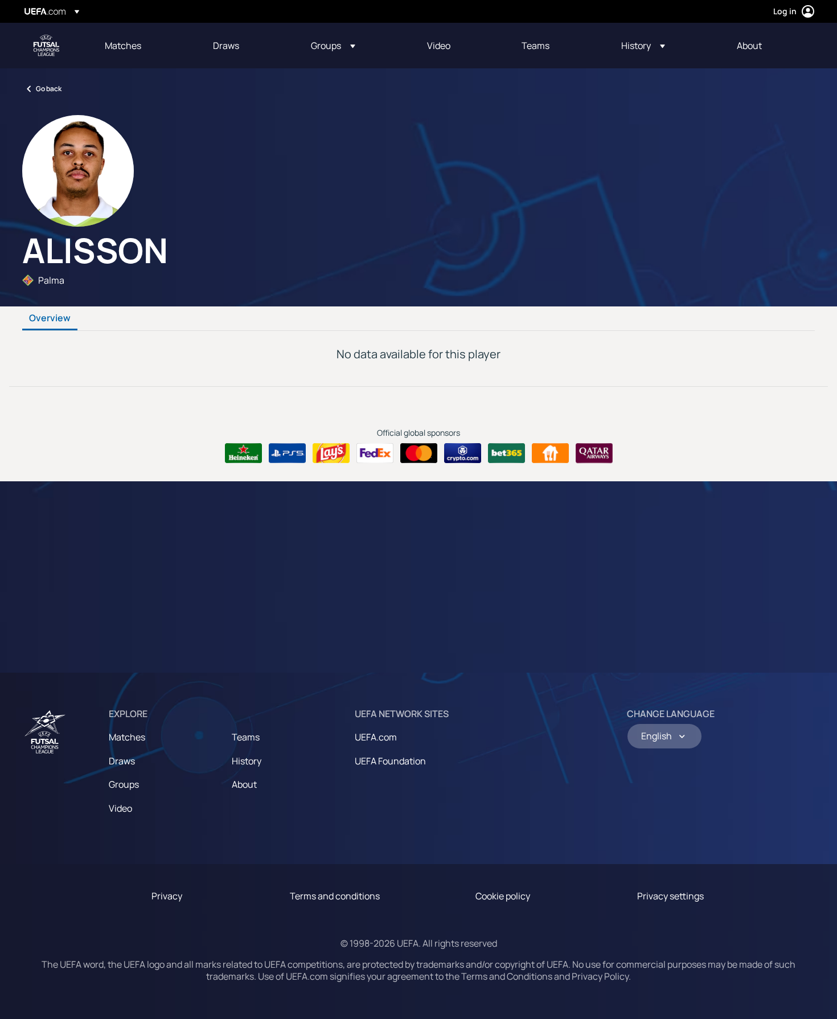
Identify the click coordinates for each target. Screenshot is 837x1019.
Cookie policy (502, 896)
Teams (246, 737)
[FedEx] (374, 453)
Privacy (166, 896)
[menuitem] (144, 45)
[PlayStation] (287, 453)
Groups (124, 784)
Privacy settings (670, 896)
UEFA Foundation (390, 761)
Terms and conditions (335, 896)
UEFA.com (376, 737)
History (246, 761)
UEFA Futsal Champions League (46, 45)
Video (120, 808)
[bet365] (506, 453)
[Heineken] (243, 453)
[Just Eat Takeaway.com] (550, 453)
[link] (123, 45)
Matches (127, 737)
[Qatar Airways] (594, 453)
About (244, 784)
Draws (122, 761)
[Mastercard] (418, 453)
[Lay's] (331, 453)
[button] (333, 45)
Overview (50, 318)
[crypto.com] (462, 453)
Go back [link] (48, 88)
